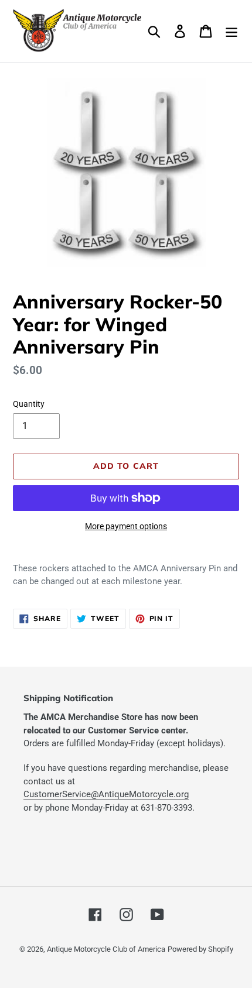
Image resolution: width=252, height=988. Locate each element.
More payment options (126, 526)
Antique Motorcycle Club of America (106, 949)
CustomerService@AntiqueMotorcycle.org (106, 794)
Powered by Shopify (200, 949)
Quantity (29, 404)
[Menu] (231, 31)
